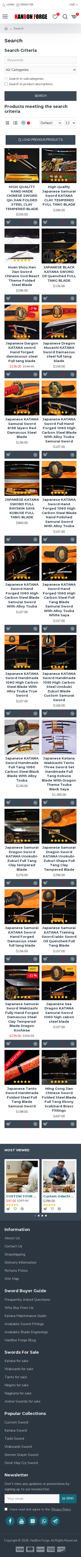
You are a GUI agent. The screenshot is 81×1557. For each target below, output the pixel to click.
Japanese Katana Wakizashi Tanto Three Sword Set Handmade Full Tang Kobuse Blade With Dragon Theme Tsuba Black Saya (59, 773)
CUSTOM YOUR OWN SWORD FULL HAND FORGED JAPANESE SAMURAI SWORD (22, 1196)
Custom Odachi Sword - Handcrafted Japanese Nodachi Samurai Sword (59, 1196)
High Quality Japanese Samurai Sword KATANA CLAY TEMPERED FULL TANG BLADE (59, 195)
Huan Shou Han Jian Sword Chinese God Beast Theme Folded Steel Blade (22, 276)
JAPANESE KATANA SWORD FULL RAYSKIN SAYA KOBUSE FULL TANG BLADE (22, 508)
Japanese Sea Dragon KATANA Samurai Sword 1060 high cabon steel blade (59, 1013)
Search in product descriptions (31, 84)
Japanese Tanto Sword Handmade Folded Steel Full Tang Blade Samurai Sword (21, 1097)
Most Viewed (16, 1150)
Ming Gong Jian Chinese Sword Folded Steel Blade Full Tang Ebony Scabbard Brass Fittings (59, 1099)
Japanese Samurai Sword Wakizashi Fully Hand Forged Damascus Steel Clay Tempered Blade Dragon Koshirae (21, 1017)
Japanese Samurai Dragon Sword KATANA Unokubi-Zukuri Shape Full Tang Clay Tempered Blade (59, 858)
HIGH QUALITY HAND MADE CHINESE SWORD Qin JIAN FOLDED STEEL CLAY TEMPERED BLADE (21, 198)
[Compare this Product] (35, 713)
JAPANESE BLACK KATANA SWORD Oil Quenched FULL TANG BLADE (59, 274)
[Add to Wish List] (26, 713)
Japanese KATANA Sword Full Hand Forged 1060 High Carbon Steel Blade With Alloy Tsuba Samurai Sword (59, 430)
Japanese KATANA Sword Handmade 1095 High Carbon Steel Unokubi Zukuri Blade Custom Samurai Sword (59, 686)
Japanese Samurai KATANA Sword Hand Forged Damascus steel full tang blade (21, 936)
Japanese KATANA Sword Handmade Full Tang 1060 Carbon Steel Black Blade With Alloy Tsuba (22, 769)
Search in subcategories (26, 79)
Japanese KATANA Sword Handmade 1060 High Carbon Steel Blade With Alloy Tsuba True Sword (21, 684)
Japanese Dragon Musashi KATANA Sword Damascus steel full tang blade (59, 352)
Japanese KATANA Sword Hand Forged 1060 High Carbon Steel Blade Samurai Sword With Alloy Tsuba (21, 595)
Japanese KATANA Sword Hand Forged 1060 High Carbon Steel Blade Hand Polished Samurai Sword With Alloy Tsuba (59, 512)
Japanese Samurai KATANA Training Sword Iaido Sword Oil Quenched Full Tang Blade (59, 936)
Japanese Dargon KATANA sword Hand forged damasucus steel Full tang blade (22, 352)
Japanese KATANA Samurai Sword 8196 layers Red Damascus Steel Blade (21, 428)
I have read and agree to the (40, 1509)
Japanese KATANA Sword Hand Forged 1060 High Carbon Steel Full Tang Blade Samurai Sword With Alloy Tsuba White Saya (59, 599)
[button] (35, 1216)
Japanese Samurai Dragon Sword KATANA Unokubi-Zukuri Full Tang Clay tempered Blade (21, 858)
